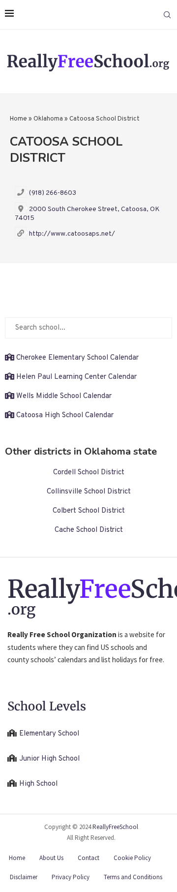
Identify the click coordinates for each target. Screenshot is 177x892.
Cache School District (89, 530)
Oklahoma (48, 119)
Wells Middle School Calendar (64, 396)
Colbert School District (89, 511)
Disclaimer (23, 877)
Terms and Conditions (133, 877)
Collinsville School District (89, 491)
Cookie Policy (132, 858)
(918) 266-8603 (52, 193)
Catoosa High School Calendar (65, 415)
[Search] (167, 14)
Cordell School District (88, 472)
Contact (88, 858)
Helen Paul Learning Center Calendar (76, 377)
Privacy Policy (70, 877)
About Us (51, 858)
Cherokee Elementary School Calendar (77, 358)
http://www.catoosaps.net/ (72, 234)
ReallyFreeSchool (115, 827)
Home (18, 119)
